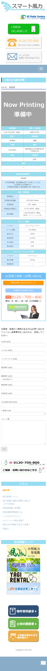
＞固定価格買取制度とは (11, 512)
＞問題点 (5, 529)
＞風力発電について (10, 496)
